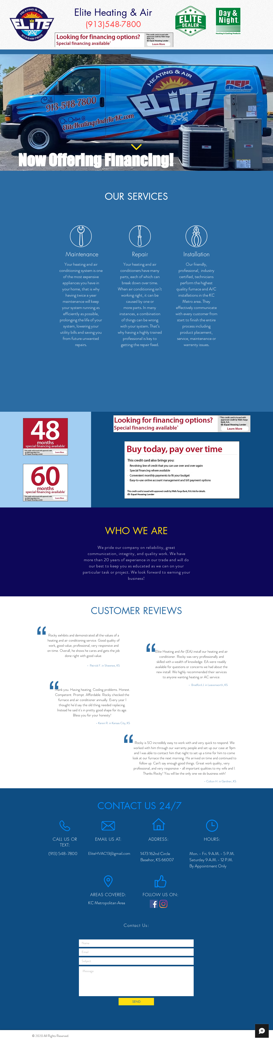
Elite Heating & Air (113, 12)
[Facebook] (154, 904)
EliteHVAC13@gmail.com (109, 853)
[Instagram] (163, 904)
